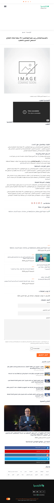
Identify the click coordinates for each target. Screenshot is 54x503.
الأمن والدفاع (23, 163)
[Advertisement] (27, 19)
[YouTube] (24, 2)
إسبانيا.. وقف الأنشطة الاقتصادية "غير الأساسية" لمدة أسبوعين (19, 281)
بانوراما (48, 197)
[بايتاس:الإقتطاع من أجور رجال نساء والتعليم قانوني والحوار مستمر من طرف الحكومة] (43, 258)
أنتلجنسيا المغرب (44, 100)
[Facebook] (30, 2)
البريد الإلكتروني (46, 310)
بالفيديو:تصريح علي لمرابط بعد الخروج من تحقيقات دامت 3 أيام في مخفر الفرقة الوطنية (25, 388)
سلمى (36, 471)
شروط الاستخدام (19, 498)
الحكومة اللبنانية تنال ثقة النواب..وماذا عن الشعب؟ (22, 269)
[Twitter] (26, 2)
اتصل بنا (36, 498)
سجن (25, 471)
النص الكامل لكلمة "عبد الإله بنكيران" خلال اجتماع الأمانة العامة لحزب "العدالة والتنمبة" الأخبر (26, 381)
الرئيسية (28, 32)
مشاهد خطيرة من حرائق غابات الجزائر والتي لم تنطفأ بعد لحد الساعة (26, 373)
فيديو (23, 32)
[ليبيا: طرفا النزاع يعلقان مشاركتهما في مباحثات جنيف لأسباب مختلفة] (27, 227)
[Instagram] (28, 2)
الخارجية (31, 471)
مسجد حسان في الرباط (13, 471)
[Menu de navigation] (5, 6)
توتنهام (41, 471)
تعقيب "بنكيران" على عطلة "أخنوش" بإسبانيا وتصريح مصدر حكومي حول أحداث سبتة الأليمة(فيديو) (25, 367)
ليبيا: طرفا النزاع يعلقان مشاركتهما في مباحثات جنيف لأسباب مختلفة (30, 248)
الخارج (18, 474)
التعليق (48, 318)
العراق (36, 474)
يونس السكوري (29, 474)
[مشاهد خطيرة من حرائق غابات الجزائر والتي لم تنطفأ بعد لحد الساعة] (47, 375)
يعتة (23, 474)
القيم (13, 474)
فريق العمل (32, 498)
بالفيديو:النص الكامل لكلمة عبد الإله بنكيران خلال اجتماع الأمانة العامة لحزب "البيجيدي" (25, 395)
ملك (8, 474)
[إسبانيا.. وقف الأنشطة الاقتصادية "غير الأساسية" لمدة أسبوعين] (43, 281)
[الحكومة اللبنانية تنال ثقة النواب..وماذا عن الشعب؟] (43, 269)
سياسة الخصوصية (26, 498)
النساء (47, 471)
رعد (21, 471)
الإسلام (47, 474)
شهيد (41, 474)
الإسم (48, 302)
